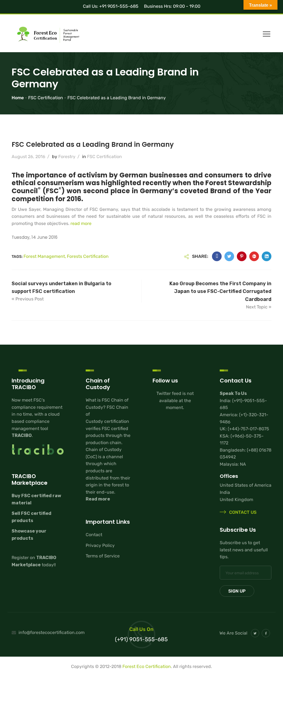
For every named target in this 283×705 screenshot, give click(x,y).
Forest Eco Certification (146, 666)
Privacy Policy (100, 545)
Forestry (66, 156)
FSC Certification (104, 156)
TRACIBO (22, 435)
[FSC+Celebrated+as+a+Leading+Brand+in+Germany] (229, 256)
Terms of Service (103, 556)
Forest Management (44, 256)
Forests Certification (88, 256)
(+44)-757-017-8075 (248, 428)
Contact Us (242, 512)
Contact (94, 534)
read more (80, 223)
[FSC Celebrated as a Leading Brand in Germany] (217, 256)
